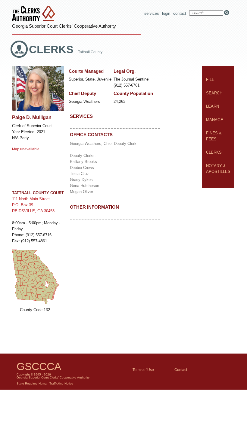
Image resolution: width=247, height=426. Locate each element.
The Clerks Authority (35, 14)
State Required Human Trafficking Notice (45, 383)
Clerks (53, 49)
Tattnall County (90, 52)
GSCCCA (39, 366)
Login (166, 13)
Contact (179, 13)
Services (151, 13)
